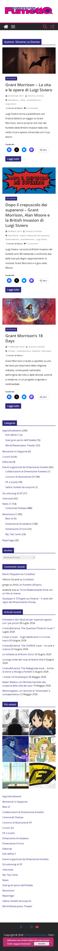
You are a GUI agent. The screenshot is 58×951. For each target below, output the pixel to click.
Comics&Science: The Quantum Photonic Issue (27, 628)
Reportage (8, 540)
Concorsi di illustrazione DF (20, 476)
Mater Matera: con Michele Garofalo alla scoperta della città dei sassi (24, 683)
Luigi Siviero (10, 104)
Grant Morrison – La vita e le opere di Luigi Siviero (28, 87)
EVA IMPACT (12, 435)
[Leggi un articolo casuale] (52, 26)
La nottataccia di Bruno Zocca (18, 654)
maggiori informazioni (22, 944)
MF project (46, 351)
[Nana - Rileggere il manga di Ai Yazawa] (15, 776)
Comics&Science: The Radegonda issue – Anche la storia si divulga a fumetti (28, 670)
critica (22, 100)
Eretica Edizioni (12, 239)
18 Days (11, 351)
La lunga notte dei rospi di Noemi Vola (22, 659)
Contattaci (29, 574)
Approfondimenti (11, 430)
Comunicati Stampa (15, 508)
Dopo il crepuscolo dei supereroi (34, 235)
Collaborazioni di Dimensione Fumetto (26, 471)
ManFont (36, 351)
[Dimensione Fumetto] (6, 26)
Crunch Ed (8, 456)
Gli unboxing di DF (12, 493)
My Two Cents (13, 534)
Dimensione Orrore (16, 529)
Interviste (7, 498)
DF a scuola (11, 482)
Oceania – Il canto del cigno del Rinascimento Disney (27, 600)
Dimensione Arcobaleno (18, 523)
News (5, 503)
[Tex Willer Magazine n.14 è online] (42, 776)
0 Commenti (32, 108)
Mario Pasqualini (11, 574)
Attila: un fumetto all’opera (27, 584)
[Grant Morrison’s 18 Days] (29, 311)
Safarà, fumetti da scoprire (19, 487)
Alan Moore (13, 100)
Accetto (41, 943)
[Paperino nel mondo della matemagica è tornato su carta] (15, 749)
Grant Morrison (34, 100)
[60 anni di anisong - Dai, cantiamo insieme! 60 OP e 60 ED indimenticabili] (42, 722)
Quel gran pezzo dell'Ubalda (20, 440)
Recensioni (11, 79)
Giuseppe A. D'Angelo (14, 598)
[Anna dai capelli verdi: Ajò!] (42, 749)
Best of (9, 518)
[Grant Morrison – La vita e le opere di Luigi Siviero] (29, 60)
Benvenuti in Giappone (14, 451)
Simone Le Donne (36, 95)
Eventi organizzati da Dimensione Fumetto (25, 467)
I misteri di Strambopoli (15, 677)
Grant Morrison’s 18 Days (24, 338)
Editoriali (7, 462)
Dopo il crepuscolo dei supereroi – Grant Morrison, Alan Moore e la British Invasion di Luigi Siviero (27, 215)
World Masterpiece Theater (20, 445)
